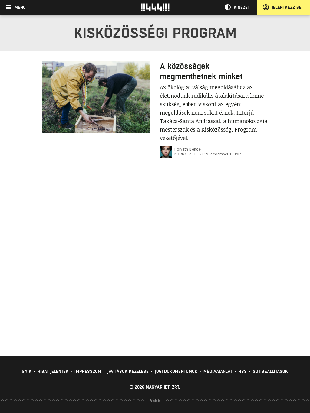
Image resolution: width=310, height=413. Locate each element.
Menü (20, 7)
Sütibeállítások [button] (270, 371)
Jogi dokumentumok (176, 371)
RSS (243, 371)
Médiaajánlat (217, 371)
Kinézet (242, 7)
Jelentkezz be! (287, 7)
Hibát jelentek (53, 371)
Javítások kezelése (128, 371)
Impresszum (87, 371)
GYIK (26, 371)
